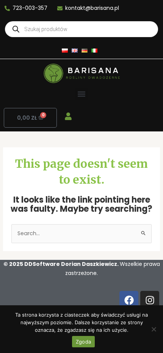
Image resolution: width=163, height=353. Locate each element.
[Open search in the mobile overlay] (81, 29)
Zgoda (83, 342)
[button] (81, 94)
